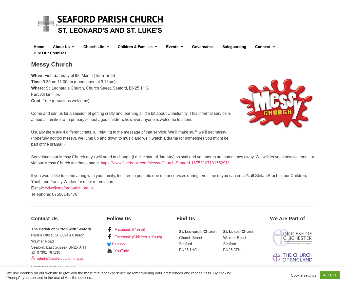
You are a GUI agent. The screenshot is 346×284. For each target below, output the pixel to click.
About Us (61, 47)
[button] (63, 46)
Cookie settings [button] (303, 275)
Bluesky (118, 244)
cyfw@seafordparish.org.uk (69, 188)
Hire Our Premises (50, 53)
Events (172, 47)
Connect (262, 47)
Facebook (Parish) (129, 229)
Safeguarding (234, 47)
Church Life (93, 47)
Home (39, 47)
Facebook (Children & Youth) (137, 237)
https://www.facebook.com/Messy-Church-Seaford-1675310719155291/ (165, 163)
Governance (203, 47)
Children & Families (135, 47)
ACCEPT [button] (330, 275)
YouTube (121, 251)
